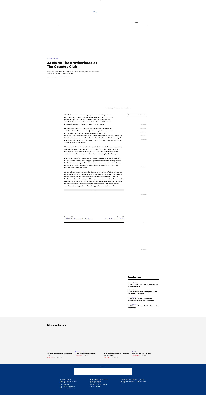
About (65, 379)
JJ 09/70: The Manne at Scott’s (114, 219)
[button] (135, 22)
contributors (67, 386)
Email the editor (64, 383)
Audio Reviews (135, 351)
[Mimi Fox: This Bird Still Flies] (145, 339)
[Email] (136, 119)
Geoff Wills (50, 357)
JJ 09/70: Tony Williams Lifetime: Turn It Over (78, 219)
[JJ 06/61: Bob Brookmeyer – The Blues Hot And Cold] (117, 339)
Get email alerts (64, 384)
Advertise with (68, 381)
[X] (129, 119)
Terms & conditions (95, 383)
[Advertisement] (103, 5)
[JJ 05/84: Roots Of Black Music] (88, 339)
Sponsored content (95, 381)
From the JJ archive (52, 58)
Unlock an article (95, 386)
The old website (98, 384)
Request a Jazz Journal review (99, 379)
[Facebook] (133, 119)
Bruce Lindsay (135, 355)
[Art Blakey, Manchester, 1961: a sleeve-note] (60, 339)
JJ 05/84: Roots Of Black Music (85, 353)
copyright (122, 381)
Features (49, 351)
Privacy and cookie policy (67, 388)
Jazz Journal (62, 77)
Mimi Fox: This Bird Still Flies (141, 353)
